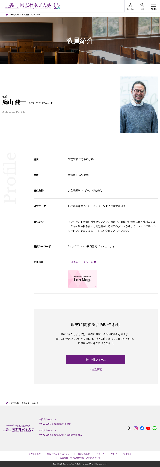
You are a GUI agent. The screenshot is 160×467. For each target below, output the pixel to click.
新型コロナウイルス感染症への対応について (80, 458)
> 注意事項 (96, 369)
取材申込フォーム (96, 359)
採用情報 (127, 454)
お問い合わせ (84, 454)
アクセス (100, 454)
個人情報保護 (34, 454)
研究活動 (15, 14)
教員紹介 (25, 14)
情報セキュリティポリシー (59, 454)
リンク (114, 454)
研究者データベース (81, 262)
